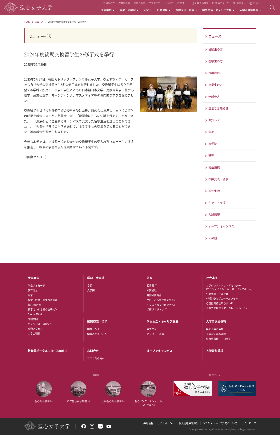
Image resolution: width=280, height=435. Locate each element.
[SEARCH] (272, 7)
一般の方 (168, 3)
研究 (146, 10)
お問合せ (241, 3)
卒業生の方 (154, 3)
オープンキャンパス (159, 351)
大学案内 (106, 10)
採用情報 (148, 423)
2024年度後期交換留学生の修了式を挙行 (67, 21)
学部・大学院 (128, 10)
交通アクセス (222, 3)
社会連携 (162, 10)
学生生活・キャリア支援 (217, 10)
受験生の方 (109, 3)
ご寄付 (180, 3)
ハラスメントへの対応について (219, 423)
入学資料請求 (201, 3)
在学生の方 (124, 3)
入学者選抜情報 (249, 10)
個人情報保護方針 (188, 423)
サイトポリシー (166, 423)
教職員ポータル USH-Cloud (46, 351)
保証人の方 (139, 3)
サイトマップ (248, 423)
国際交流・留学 (185, 10)
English (257, 3)
